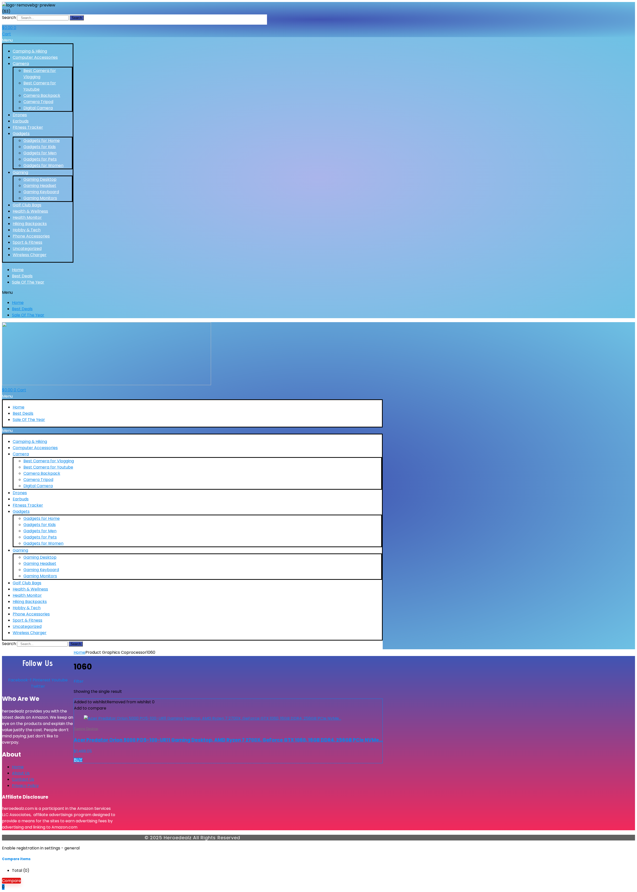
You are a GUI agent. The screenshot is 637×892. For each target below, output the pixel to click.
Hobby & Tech (27, 230)
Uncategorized (27, 248)
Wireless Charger (30, 255)
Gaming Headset (39, 185)
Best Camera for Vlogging (48, 461)
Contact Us (23, 779)
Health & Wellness (30, 211)
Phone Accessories (31, 236)
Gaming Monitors (40, 198)
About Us (21, 773)
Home (18, 270)
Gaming (20, 172)
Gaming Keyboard (41, 192)
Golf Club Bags (27, 205)
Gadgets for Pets (40, 159)
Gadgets (21, 133)
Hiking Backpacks (30, 224)
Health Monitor (27, 217)
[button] (37, 40)
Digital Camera (38, 108)
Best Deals (22, 276)
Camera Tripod (38, 102)
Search (9, 17)
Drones (20, 115)
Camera (21, 63)
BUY (78, 760)
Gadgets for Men (39, 153)
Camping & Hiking (30, 51)
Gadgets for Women (43, 165)
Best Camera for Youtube (48, 467)
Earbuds (21, 121)
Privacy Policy (25, 785)
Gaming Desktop (39, 179)
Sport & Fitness (27, 242)
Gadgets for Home (41, 140)
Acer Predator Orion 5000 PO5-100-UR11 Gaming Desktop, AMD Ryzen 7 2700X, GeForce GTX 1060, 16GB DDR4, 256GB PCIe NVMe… (228, 740)
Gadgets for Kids (39, 147)
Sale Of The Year (28, 282)
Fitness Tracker (28, 127)
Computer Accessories (35, 57)
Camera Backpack (41, 95)
